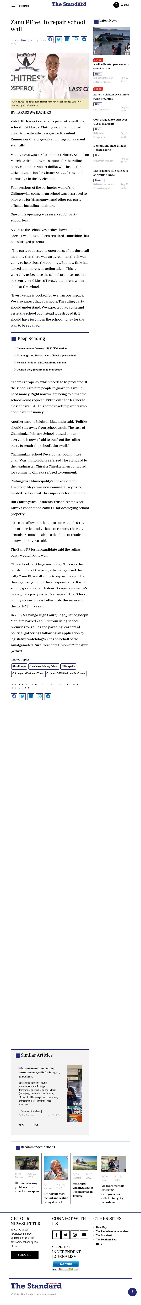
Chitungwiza (68, 666)
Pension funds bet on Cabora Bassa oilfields (41, 362)
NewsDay (101, 1227)
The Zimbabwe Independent (112, 1231)
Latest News (108, 20)
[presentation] (22, 1126)
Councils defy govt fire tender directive (39, 369)
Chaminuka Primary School (43, 666)
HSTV (99, 1244)
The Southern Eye (106, 1239)
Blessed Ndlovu (103, 184)
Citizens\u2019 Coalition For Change (65, 673)
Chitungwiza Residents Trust (27, 673)
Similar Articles (37, 1054)
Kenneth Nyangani (104, 161)
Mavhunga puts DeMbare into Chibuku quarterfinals (47, 355)
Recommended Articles (38, 1147)
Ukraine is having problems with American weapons (27, 1187)
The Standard (104, 1235)
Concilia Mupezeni (101, 188)
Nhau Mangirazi (104, 82)
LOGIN (126, 4)
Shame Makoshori (104, 78)
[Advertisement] (50, 880)
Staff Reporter (103, 110)
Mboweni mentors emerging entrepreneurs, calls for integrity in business (112, 1194)
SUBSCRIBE (24, 1255)
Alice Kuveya (19, 666)
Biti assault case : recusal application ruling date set (56, 1198)
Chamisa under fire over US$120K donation (42, 348)
